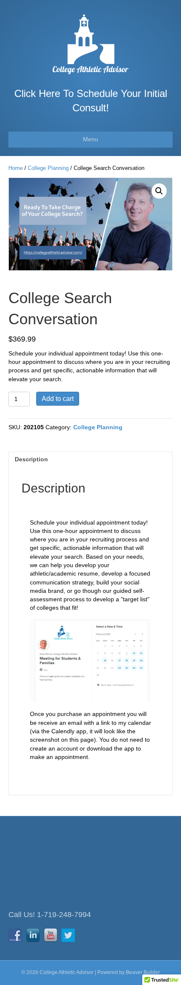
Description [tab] (31, 459)
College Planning (48, 168)
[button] (159, 191)
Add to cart (58, 398)
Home (15, 168)
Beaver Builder (143, 972)
